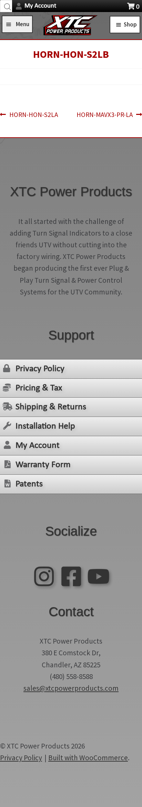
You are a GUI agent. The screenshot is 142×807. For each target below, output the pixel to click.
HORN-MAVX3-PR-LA (105, 115)
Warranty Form (43, 465)
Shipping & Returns (51, 407)
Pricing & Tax (39, 388)
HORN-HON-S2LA (33, 115)
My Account (40, 6)
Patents (29, 484)
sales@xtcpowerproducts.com (71, 688)
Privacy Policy (40, 369)
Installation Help (45, 426)
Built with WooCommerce (88, 757)
